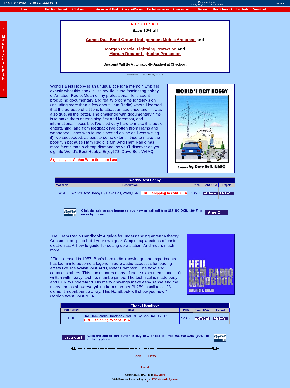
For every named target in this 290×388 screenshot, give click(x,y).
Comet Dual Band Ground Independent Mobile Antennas (141, 40)
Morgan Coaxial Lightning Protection (141, 49)
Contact (280, 3)
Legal (145, 367)
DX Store (159, 374)
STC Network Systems (165, 379)
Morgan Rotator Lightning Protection (145, 54)
